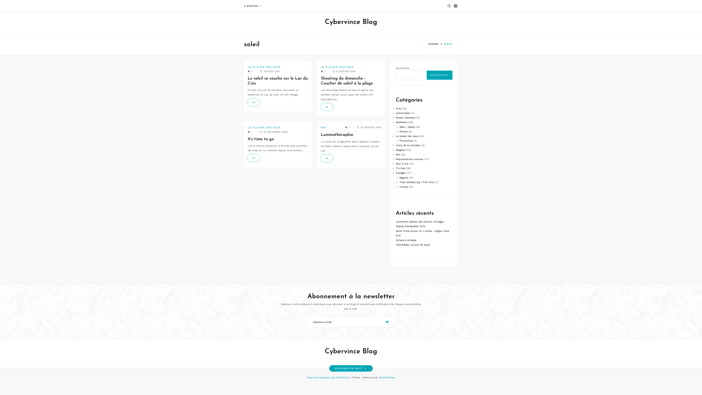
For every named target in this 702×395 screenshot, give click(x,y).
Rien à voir (402, 163)
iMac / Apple (407, 126)
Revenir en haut (349, 368)
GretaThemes (387, 377)
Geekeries (401, 122)
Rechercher (403, 68)
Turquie (404, 186)
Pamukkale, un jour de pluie (413, 244)
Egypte (403, 177)
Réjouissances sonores (409, 159)
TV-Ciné (400, 168)
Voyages (401, 172)
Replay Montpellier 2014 (410, 226)
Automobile (403, 113)
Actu (398, 108)
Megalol (400, 149)
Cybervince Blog (351, 22)
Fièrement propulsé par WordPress (328, 377)
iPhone (403, 131)
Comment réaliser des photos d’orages (420, 221)
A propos (251, 6)
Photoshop (406, 140)
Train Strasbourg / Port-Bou (416, 182)
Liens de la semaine (408, 145)
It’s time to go (261, 139)
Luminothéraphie (337, 135)
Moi (324, 127)
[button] (449, 6)
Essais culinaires (406, 117)
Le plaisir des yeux (264, 67)
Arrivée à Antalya (406, 240)
